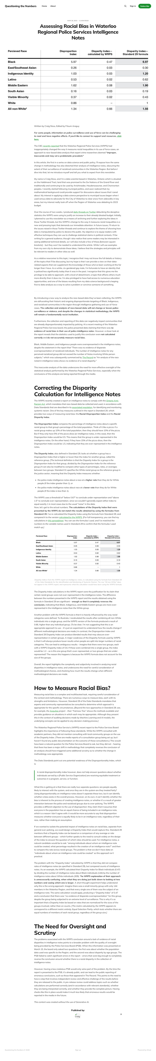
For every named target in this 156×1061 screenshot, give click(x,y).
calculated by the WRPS (70, 517)
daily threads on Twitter (84, 212)
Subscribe (144, 6)
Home (44, 6)
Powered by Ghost (144, 1050)
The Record (87, 357)
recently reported (51, 146)
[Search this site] (125, 6)
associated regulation (82, 407)
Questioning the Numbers (20, 6)
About (53, 6)
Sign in (133, 6)
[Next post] (120, 1014)
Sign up (78, 1050)
